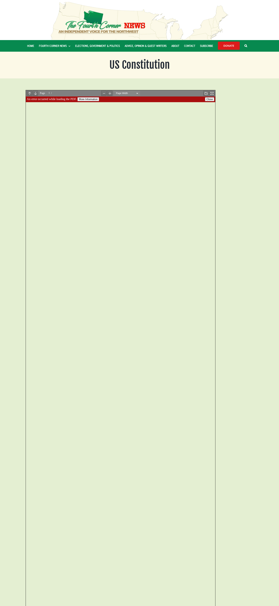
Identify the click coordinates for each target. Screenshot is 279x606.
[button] (245, 45)
